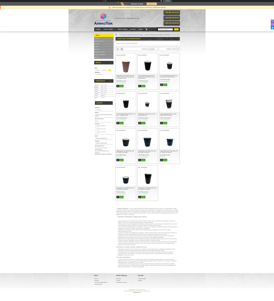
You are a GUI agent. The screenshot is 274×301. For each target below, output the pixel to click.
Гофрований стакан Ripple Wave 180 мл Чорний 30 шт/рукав (125, 151)
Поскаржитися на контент (133, 291)
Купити (121, 86)
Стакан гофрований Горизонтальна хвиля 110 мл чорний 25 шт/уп (168, 76)
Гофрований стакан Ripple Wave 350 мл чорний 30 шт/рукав (147, 151)
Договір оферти (98, 284)
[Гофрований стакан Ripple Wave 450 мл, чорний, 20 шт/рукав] (147, 178)
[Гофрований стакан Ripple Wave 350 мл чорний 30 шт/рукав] (147, 141)
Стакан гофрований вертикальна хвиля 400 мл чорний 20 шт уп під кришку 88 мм (146, 77)
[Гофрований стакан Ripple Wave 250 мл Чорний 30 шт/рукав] (169, 141)
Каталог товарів (108, 29)
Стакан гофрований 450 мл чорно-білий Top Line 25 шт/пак (168, 114)
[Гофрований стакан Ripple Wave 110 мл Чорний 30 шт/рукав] (125, 178)
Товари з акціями (122, 29)
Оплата (96, 46)
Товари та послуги (99, 41)
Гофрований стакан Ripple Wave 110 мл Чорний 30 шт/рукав (125, 188)
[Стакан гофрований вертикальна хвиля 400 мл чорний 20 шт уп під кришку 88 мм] (147, 66)
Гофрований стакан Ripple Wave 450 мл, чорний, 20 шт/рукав (147, 188)
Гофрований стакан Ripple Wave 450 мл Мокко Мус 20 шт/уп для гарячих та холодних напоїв (125, 77)
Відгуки (140, 280)
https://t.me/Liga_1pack (101, 143)
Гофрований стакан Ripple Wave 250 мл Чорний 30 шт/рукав (169, 151)
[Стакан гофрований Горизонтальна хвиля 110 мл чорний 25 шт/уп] (169, 66)
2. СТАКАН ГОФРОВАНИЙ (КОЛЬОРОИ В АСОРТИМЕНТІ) (157, 34)
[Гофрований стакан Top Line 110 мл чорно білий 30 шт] (147, 104)
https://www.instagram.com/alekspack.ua (104, 154)
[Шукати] (176, 29)
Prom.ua (143, 289)
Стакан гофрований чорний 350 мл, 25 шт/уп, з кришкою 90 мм (125, 114)
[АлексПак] (103, 18)
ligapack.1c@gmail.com (101, 138)
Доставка (133, 29)
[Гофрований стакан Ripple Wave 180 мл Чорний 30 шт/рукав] (125, 141)
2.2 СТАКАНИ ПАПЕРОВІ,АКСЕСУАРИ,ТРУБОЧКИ (131, 34)
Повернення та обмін (100, 51)
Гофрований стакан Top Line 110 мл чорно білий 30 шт (146, 114)
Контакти (97, 43)
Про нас (141, 29)
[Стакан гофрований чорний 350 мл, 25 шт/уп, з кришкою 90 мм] (125, 104)
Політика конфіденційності (101, 282)
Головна (98, 29)
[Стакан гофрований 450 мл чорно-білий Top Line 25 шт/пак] (169, 104)
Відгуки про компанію (100, 54)
